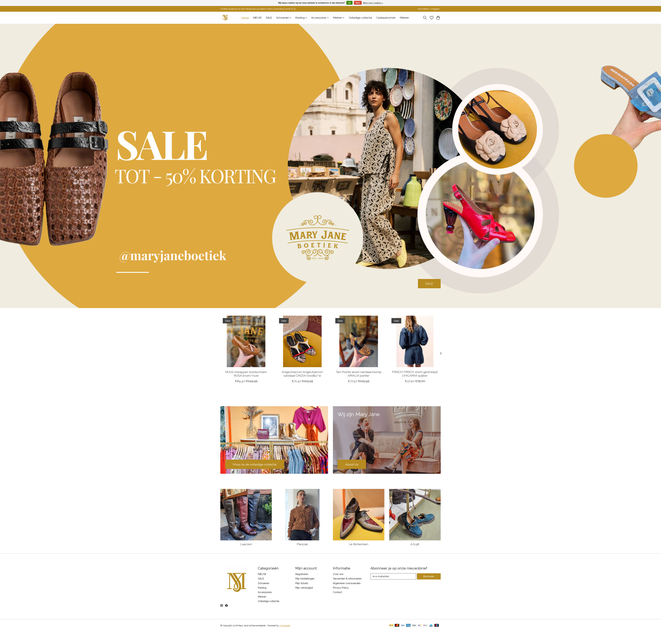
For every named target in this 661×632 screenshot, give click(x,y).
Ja (349, 3)
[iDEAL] (391, 625)
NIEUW (257, 17)
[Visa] (402, 625)
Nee (358, 3)
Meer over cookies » (373, 3)
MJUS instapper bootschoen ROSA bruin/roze (246, 373)
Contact (337, 592)
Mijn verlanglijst (304, 587)
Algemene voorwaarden (347, 583)
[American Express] (408, 625)
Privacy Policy (341, 587)
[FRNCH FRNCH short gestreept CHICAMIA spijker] (415, 341)
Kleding (262, 587)
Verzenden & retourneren (347, 578)
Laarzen (246, 544)
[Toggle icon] (424, 18)
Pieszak (302, 544)
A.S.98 (415, 544)
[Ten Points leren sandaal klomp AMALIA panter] (358, 341)
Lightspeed (284, 625)
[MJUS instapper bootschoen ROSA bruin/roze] (246, 341)
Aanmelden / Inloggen (429, 9)
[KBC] (431, 625)
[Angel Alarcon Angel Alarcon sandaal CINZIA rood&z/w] (302, 341)
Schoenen (263, 583)
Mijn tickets (301, 583)
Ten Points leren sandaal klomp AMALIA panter (358, 373)
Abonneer (428, 576)
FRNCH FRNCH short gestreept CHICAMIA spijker (415, 373)
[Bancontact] (420, 625)
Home (245, 17)
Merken (404, 17)
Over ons (338, 574)
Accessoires (265, 592)
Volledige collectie (360, 17)
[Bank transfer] (414, 625)
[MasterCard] (397, 625)
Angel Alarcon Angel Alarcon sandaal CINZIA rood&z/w (302, 373)
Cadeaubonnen (386, 17)
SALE (269, 17)
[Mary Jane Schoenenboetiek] (225, 17)
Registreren (301, 574)
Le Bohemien (358, 544)
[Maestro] (436, 625)
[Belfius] (425, 625)
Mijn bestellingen (304, 578)
